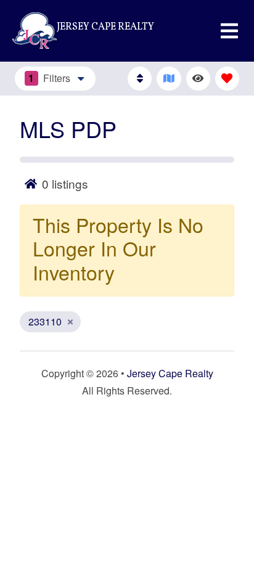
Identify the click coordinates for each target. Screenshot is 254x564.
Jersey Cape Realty (170, 373)
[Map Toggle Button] (169, 79)
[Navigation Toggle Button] (229, 30)
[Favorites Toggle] (227, 79)
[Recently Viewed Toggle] (198, 79)
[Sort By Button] (140, 79)
